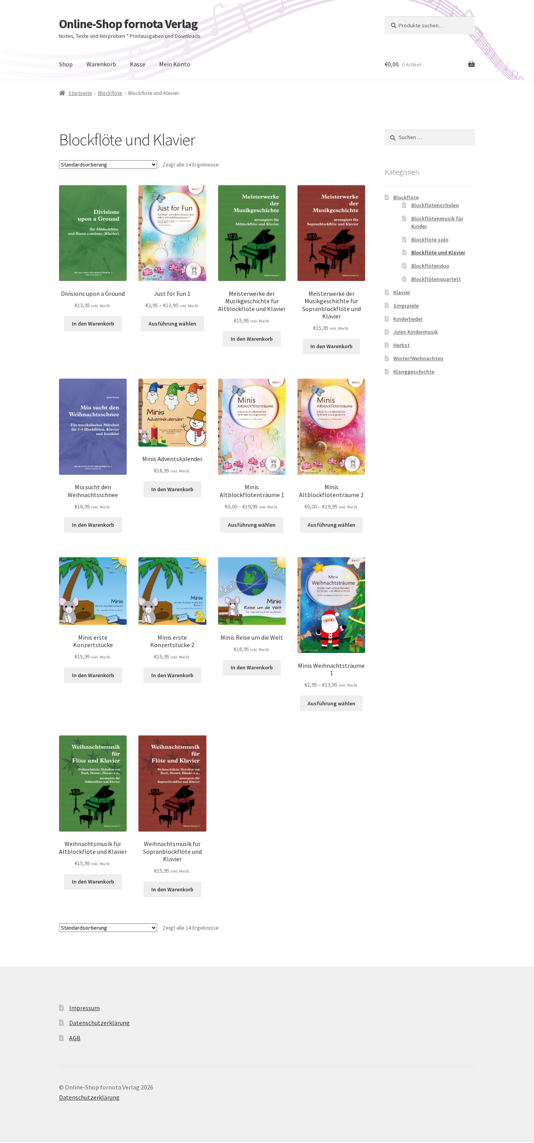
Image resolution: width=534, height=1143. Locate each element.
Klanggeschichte (413, 371)
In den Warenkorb (93, 323)
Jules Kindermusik (415, 331)
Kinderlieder (408, 318)
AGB (75, 1038)
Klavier (401, 292)
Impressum (84, 1008)
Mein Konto (174, 64)
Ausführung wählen (172, 323)
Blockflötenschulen (435, 205)
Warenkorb (101, 64)
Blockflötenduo (430, 265)
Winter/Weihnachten (418, 358)
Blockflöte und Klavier (438, 252)
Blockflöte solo (429, 239)
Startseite (80, 93)
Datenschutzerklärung (99, 1023)
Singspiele (406, 305)
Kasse (137, 64)
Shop (66, 64)
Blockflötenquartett (436, 279)
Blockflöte (110, 93)
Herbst (401, 345)
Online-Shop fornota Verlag (128, 24)
